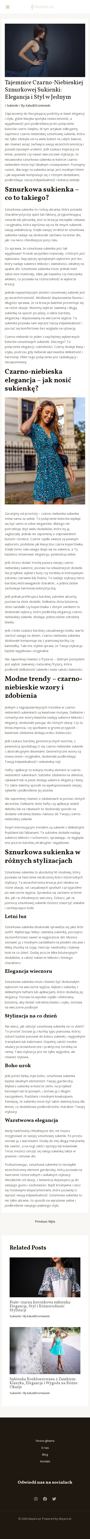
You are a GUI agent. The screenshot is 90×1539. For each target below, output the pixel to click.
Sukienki (12, 105)
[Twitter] (54, 1499)
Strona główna (45, 1441)
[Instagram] (36, 1499)
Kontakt (45, 1461)
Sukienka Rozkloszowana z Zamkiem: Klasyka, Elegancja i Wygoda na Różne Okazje (44, 1383)
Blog (45, 1454)
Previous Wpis (45, 1221)
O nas (45, 1448)
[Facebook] (45, 1499)
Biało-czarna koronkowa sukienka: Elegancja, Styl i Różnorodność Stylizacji (40, 1306)
